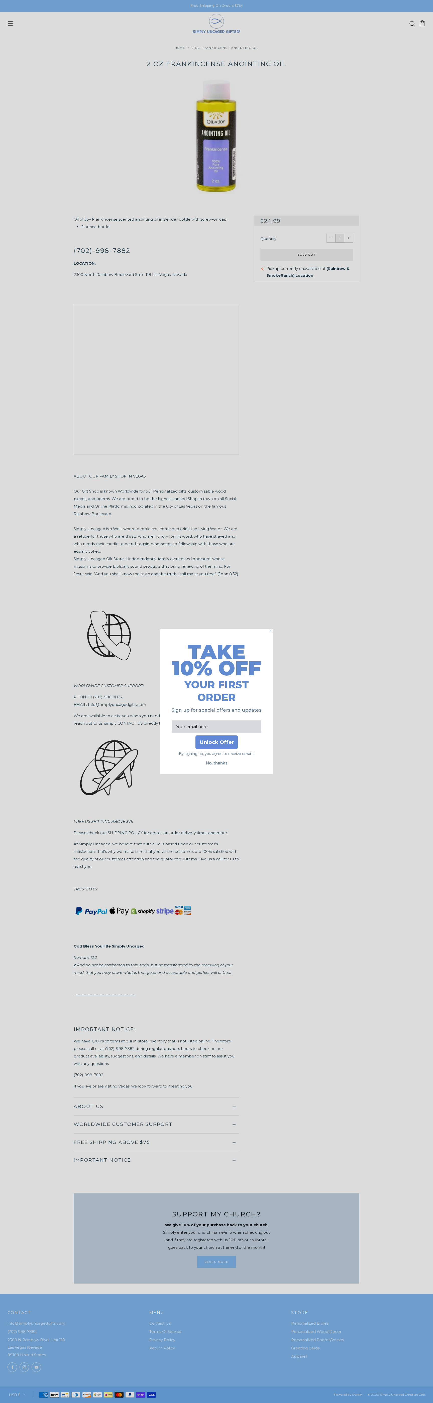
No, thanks (217, 763)
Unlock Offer (216, 742)
